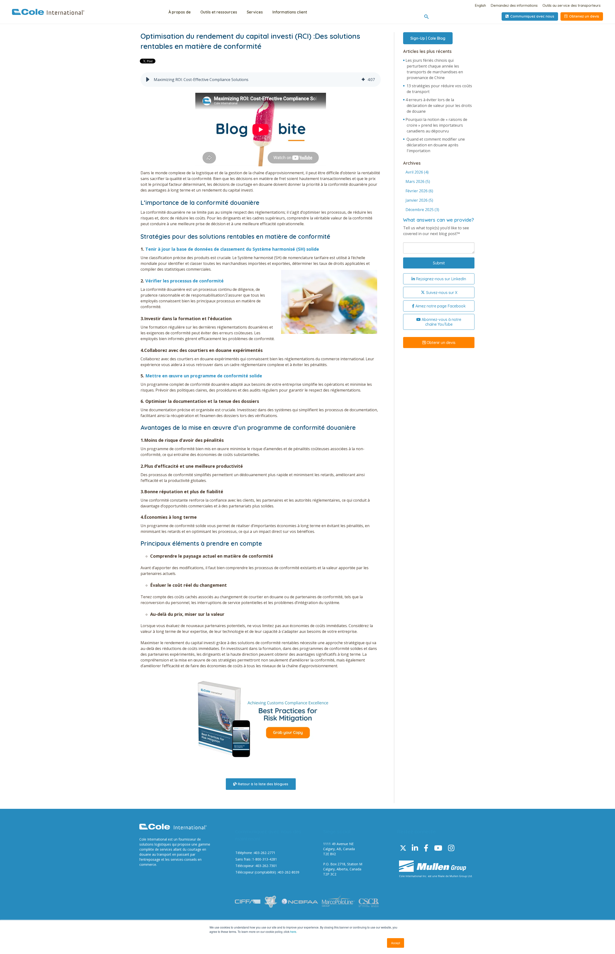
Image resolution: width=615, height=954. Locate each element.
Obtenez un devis (583, 16)
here (293, 931)
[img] (363, 79)
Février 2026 (419, 190)
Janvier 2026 (419, 200)
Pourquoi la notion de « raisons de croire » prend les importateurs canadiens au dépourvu (436, 125)
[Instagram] (451, 847)
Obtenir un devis (440, 342)
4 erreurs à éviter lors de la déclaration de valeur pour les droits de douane (439, 105)
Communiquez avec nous (531, 16)
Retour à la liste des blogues (262, 784)
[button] (148, 79)
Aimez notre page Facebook (440, 306)
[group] (261, 79)
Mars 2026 (418, 181)
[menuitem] (179, 13)
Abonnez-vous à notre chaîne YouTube (441, 322)
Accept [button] (395, 943)
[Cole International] (48, 13)
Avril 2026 (417, 172)
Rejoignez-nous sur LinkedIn (440, 278)
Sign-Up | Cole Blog (427, 38)
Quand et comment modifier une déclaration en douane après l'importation (435, 145)
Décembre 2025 (422, 209)
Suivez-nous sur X (441, 292)
